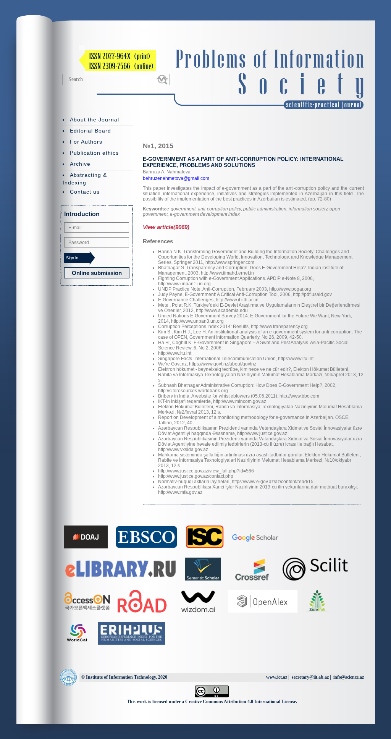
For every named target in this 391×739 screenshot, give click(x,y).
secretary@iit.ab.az (310, 677)
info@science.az (348, 677)
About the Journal (94, 119)
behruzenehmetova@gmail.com (176, 178)
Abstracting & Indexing (85, 179)
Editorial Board (90, 131)
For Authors (86, 142)
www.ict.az (276, 677)
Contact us (85, 192)
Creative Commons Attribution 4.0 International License (240, 701)
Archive (80, 164)
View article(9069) (166, 227)
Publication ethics (94, 153)
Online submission (97, 273)
